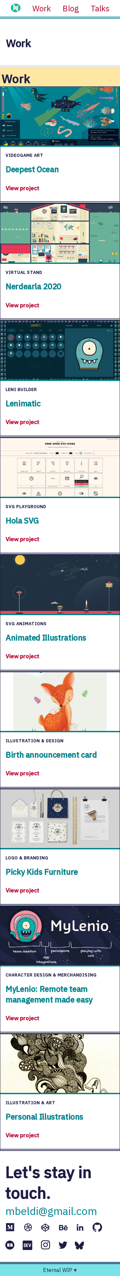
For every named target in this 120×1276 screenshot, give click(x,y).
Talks (100, 8)
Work (41, 8)
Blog (71, 8)
